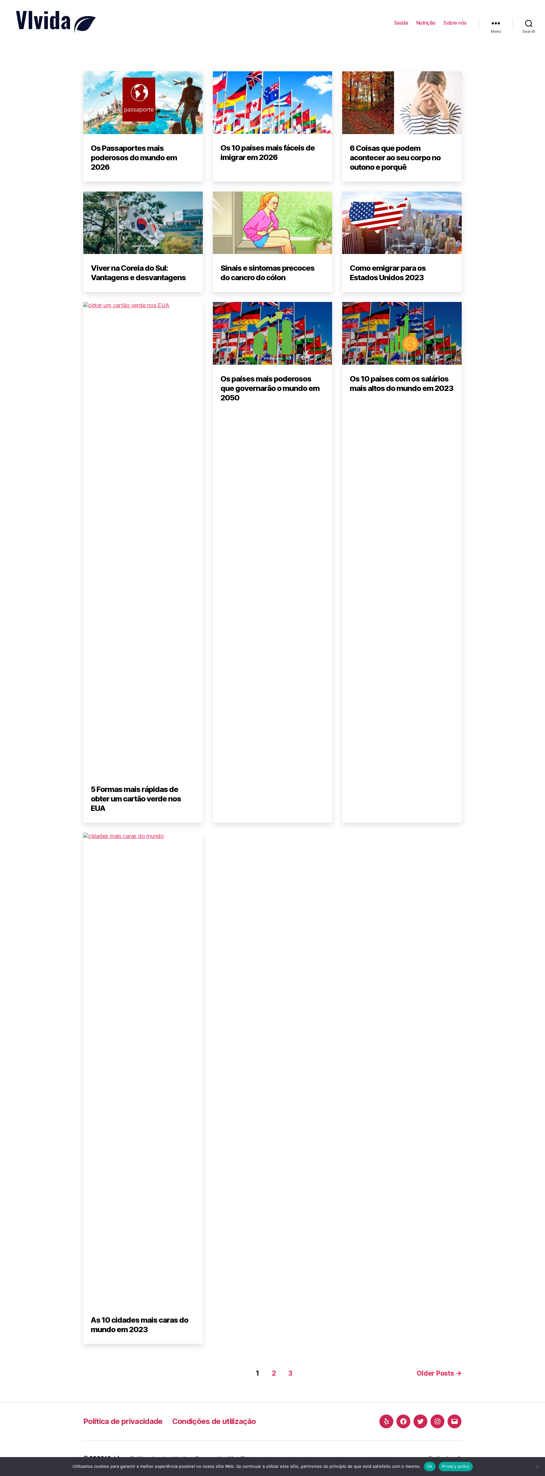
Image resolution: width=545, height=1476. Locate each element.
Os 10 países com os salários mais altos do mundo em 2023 (401, 383)
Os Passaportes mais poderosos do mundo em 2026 (134, 158)
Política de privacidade (123, 1421)
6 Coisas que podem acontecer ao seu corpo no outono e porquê (395, 158)
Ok (430, 1466)
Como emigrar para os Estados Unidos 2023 (388, 272)
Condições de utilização (214, 1421)
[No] (537, 1466)
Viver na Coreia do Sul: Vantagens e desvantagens (138, 272)
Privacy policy (456, 1466)
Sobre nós (454, 23)
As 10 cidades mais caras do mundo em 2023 (139, 1324)
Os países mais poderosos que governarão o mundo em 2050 (269, 388)
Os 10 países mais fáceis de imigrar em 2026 (267, 152)
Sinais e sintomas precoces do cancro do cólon (267, 272)
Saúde (401, 23)
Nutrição (426, 23)
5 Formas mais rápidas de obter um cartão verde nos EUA (136, 799)
